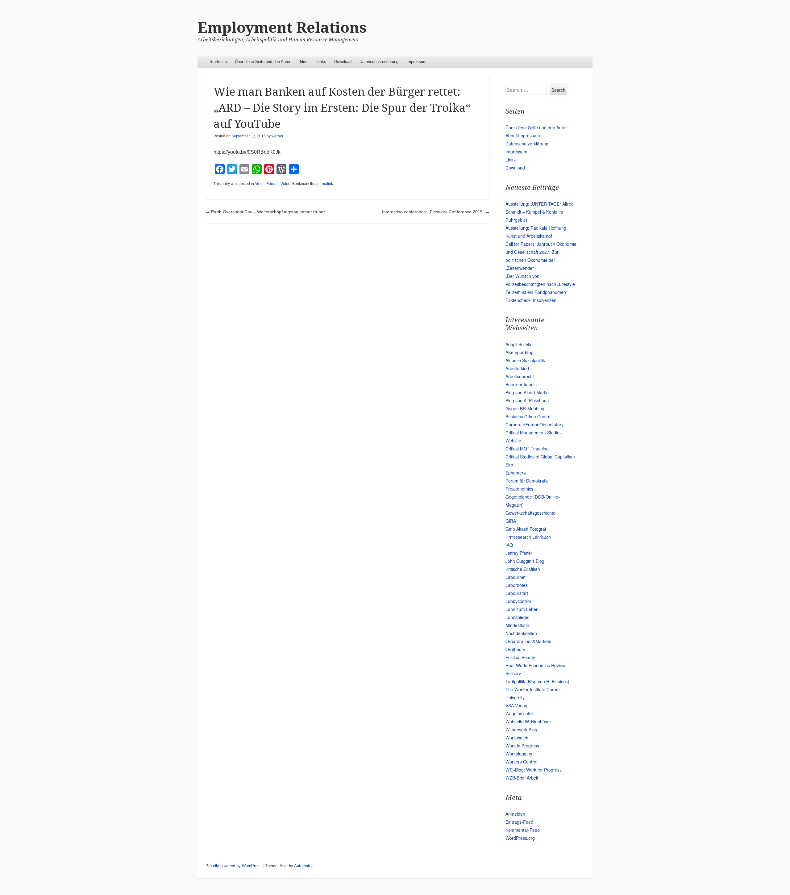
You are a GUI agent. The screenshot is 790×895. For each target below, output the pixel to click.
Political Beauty (520, 657)
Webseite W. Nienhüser (528, 721)
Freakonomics (519, 489)
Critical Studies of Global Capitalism (540, 457)
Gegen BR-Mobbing (524, 408)
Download (342, 61)
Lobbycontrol (518, 601)
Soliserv (513, 673)
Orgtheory (515, 649)
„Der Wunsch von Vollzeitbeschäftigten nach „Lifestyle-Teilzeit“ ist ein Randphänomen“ (540, 284)
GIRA (510, 521)
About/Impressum (522, 135)
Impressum (416, 61)
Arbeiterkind (517, 368)
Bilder (303, 61)
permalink (324, 184)
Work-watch (516, 737)
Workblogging (518, 754)
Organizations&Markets (528, 641)
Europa (272, 184)
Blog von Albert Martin (527, 392)
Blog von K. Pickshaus (527, 400)
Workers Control (521, 762)
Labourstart (516, 593)
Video (285, 184)
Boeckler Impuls (521, 384)
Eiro (509, 465)
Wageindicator (519, 713)
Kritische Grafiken (522, 569)
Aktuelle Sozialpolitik (525, 360)
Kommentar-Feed (522, 830)
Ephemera (515, 473)
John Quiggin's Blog (524, 561)
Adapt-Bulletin (519, 344)
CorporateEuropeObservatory (534, 424)
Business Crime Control (528, 416)
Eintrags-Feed (519, 822)
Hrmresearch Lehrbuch (528, 537)
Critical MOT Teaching (527, 448)
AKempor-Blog (519, 352)
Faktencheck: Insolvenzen (530, 300)
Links (321, 61)
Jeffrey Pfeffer (518, 553)
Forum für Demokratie (527, 481)
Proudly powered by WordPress (234, 866)
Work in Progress (522, 745)
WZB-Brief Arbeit (521, 778)
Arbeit (259, 184)
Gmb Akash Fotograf (525, 529)
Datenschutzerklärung (379, 61)
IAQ (509, 545)
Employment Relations (282, 27)
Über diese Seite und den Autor (262, 61)
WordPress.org (520, 838)
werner (277, 136)
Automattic (304, 866)
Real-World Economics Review (535, 665)
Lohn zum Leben (521, 609)
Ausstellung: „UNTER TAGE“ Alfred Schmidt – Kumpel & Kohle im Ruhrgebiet (539, 212)
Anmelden (515, 814)
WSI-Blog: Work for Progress (533, 770)
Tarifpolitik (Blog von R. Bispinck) (537, 681)
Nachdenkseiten (521, 633)
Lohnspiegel (517, 617)
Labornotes (516, 585)
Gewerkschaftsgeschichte (530, 513)
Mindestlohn (517, 625)
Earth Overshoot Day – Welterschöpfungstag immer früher (265, 211)
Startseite (218, 61)
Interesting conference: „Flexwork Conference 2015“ (436, 211)
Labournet (515, 577)
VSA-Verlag (516, 705)
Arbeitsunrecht (519, 376)
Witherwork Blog (521, 729)
